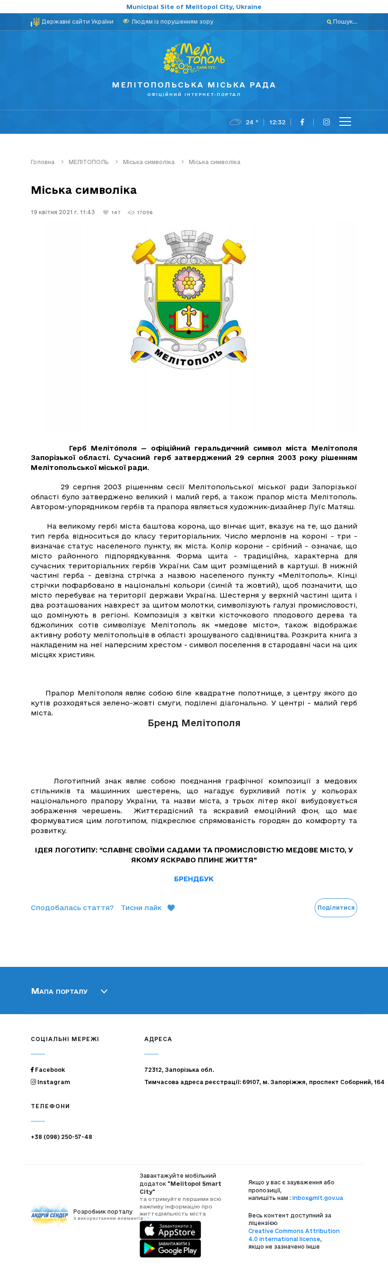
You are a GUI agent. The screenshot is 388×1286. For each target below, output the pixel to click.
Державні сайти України (78, 21)
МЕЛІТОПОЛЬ (89, 162)
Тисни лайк (141, 908)
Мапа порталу (59, 990)
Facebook (49, 1070)
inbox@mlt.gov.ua (317, 1198)
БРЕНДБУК (194, 879)
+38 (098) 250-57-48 (61, 1137)
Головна (42, 162)
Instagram (53, 1082)
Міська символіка (149, 162)
